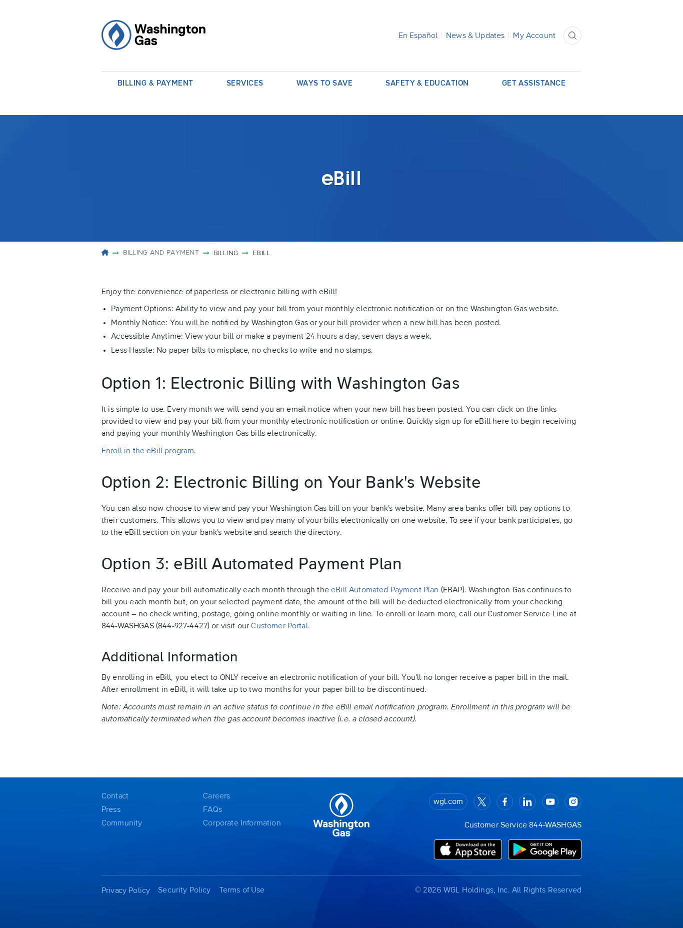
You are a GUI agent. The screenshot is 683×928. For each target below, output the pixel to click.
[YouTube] (550, 801)
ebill (261, 253)
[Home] (105, 253)
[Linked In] (527, 801)
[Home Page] (154, 35)
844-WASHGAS (555, 825)
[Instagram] (573, 801)
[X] (482, 801)
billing (226, 253)
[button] (572, 35)
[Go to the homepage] (342, 815)
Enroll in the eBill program (148, 451)
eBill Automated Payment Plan (384, 590)
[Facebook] (505, 801)
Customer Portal (279, 626)
